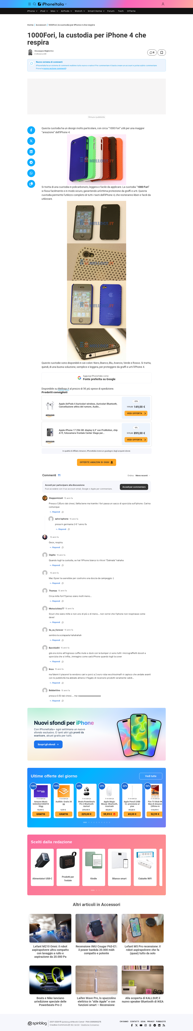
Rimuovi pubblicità (96, 117)
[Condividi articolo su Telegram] (31, 162)
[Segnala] (63, 512)
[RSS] (164, 1025)
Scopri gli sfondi (46, 744)
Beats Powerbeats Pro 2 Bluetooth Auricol (86, 803)
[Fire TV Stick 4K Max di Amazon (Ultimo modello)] (155, 791)
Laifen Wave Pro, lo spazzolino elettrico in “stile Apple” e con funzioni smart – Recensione (96, 1001)
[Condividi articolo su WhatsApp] (31, 173)
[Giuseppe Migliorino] (30, 53)
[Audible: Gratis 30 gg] (63, 791)
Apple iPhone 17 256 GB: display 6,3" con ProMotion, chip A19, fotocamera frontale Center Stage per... (88, 431)
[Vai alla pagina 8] (104, 822)
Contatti (134, 1021)
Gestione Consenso (90, 1025)
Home (30, 24)
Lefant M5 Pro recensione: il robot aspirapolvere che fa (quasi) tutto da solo (143, 950)
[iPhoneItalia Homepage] (51, 3)
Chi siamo (124, 1021)
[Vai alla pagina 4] (94, 822)
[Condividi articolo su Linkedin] (31, 152)
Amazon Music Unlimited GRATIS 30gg (41, 803)
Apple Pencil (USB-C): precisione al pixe (132, 803)
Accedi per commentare (134, 487)
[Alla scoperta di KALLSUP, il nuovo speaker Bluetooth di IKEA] (143, 980)
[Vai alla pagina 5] (96, 822)
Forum (111, 11)
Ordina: (131, 475)
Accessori (41, 24)
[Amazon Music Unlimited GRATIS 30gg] (40, 791)
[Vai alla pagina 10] (109, 822)
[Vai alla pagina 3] (91, 822)
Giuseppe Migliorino (44, 51)
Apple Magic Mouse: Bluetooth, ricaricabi (109, 803)
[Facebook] (132, 1025)
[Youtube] (141, 1025)
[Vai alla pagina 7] (101, 822)
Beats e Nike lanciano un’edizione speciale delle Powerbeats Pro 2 (50, 1001)
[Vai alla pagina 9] (106, 822)
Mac (53, 11)
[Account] (163, 4)
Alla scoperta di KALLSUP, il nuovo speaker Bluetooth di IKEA (142, 999)
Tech (121, 11)
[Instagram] (145, 1025)
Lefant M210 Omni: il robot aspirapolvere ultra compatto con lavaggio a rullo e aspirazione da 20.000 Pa (50, 951)
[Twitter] (136, 1025)
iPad (42, 11)
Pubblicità (161, 1021)
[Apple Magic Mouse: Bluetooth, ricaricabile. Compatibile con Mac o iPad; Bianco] (109, 791)
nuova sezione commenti (54, 68)
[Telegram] (155, 1025)
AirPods (65, 11)
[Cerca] (34, 4)
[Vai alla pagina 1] (85, 822)
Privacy (150, 1021)
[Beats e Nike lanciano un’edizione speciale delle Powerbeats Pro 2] (50, 980)
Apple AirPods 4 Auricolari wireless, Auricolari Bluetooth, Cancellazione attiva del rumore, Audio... (88, 405)
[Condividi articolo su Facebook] (31, 130)
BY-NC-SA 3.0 (73, 1025)
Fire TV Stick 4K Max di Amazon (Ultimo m (155, 803)
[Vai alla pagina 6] (99, 822)
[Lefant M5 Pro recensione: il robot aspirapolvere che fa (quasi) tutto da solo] (143, 928)
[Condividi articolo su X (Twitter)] (31, 141)
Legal (143, 1021)
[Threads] (150, 1025)
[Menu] (29, 4)
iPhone (31, 11)
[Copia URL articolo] (31, 184)
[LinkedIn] (159, 1025)
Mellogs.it (63, 388)
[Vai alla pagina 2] (88, 822)
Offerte (131, 11)
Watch (78, 11)
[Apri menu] (65, 4)
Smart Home (95, 11)
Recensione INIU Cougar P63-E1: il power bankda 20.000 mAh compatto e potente (96, 950)
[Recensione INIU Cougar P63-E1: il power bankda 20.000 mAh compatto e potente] (96, 928)
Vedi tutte (150, 776)
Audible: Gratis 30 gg (64, 802)
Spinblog (65, 1022)
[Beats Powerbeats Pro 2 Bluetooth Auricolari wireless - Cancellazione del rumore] (86, 791)
